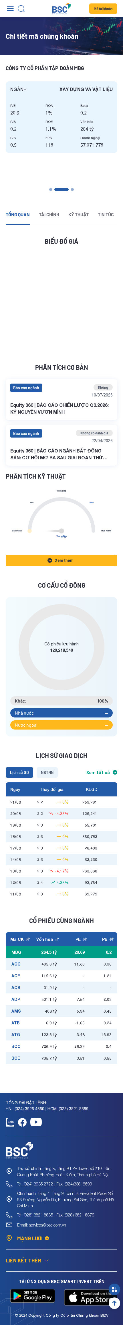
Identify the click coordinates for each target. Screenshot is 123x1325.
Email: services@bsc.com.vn (41, 1225)
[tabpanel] (61, 117)
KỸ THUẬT (78, 214)
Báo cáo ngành (26, 387)
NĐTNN (47, 772)
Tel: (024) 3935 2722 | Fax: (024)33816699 (54, 1183)
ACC (16, 964)
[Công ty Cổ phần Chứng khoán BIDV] (61, 8)
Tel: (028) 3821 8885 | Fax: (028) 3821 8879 (55, 1214)
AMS (16, 1011)
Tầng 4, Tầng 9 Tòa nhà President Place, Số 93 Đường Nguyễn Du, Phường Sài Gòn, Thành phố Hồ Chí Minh (65, 1199)
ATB (15, 1022)
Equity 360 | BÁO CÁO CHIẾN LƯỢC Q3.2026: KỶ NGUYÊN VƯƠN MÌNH (59, 408)
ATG (15, 1034)
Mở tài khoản (103, 9)
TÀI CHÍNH (49, 214)
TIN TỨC (106, 214)
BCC (16, 1046)
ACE (15, 975)
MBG (16, 952)
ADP (15, 999)
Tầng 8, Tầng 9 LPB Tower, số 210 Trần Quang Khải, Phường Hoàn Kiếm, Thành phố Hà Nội (63, 1171)
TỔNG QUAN (18, 214)
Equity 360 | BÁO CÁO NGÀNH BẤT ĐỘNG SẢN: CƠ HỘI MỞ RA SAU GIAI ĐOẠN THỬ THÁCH (56, 454)
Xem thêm (64, 560)
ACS (15, 987)
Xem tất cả (98, 772)
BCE (15, 1058)
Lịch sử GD (19, 772)
